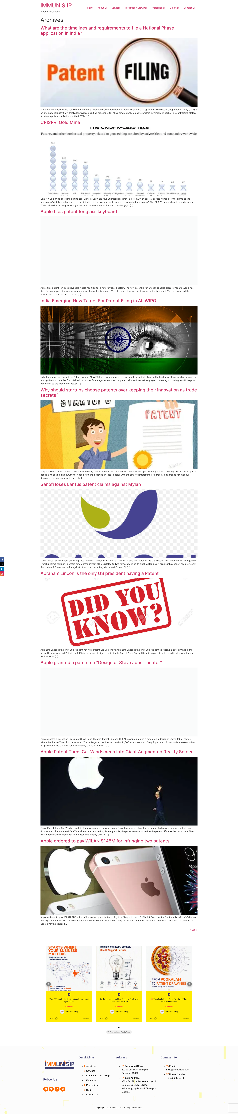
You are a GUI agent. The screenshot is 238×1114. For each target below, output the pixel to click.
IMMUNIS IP (56, 5)
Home (90, 7)
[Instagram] (62, 1089)
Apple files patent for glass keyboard (78, 211)
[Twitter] (51, 1089)
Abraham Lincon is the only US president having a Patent (99, 573)
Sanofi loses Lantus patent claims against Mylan (90, 484)
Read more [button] (69, 1007)
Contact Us (189, 7)
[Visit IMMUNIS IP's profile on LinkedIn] (62, 1012)
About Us (102, 7)
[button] (48, 984)
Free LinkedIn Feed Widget (120, 1032)
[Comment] (55, 1018)
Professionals (158, 7)
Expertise (174, 7)
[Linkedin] (57, 1089)
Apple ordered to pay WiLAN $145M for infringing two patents (104, 841)
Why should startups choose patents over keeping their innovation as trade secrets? (118, 392)
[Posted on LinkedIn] (69, 994)
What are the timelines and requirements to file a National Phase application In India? (107, 30)
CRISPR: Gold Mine (60, 122)
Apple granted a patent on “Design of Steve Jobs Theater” (101, 662)
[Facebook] (45, 1089)
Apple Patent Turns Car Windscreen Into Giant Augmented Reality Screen (117, 751)
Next (194, 929)
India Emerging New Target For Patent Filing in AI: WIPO (98, 300)
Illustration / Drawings (136, 7)
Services (116, 7)
